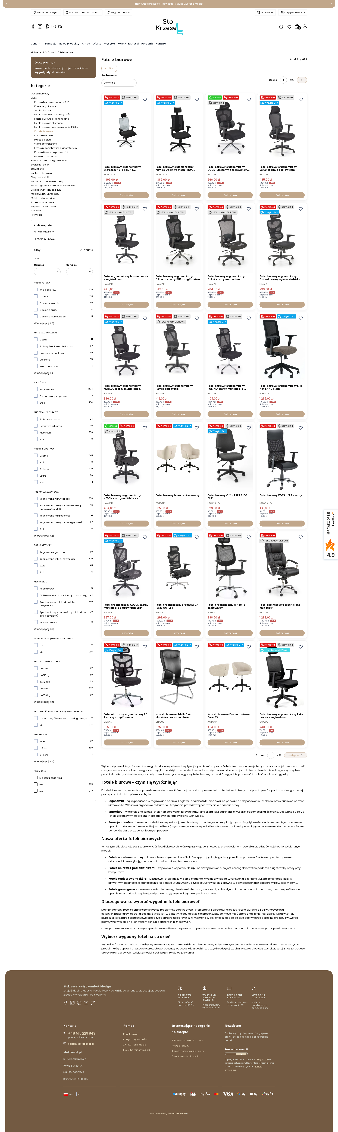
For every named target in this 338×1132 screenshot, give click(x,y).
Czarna (44, 455)
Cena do (71, 265)
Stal (42, 439)
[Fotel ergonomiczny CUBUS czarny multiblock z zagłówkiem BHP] (126, 567)
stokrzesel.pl (37, 52)
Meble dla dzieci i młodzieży (47, 181)
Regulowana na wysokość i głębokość (61, 522)
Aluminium (46, 432)
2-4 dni (44, 755)
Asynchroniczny (49, 622)
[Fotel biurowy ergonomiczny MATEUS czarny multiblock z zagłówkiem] (126, 348)
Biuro (51, 52)
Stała (42, 529)
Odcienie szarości (50, 303)
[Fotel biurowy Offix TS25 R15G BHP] (230, 458)
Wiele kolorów (48, 290)
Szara (43, 475)
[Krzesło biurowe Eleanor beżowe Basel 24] (230, 677)
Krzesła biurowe (43, 135)
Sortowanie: (109, 75)
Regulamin (262, 1059)
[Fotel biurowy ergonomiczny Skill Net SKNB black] (282, 348)
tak (41, 784)
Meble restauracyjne (43, 198)
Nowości (36, 210)
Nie (41, 652)
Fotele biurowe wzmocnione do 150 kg (56, 127)
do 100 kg (45, 668)
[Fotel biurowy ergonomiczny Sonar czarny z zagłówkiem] (282, 129)
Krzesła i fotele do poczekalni (51, 152)
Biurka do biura (43, 139)
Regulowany (47, 389)
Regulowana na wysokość (55, 498)
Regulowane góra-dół (52, 552)
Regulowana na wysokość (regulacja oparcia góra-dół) (61, 507)
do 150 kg (45, 695)
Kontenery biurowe (45, 106)
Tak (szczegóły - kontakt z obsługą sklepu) (64, 718)
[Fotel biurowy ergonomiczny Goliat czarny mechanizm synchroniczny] (230, 239)
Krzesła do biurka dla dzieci (188, 1051)
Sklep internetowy (168, 1113)
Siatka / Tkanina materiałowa (56, 346)
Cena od (39, 265)
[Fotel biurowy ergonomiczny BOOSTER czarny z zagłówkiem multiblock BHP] (230, 129)
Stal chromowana (50, 419)
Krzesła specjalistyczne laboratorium (55, 148)
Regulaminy (130, 1034)
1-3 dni (43, 748)
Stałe (42, 565)
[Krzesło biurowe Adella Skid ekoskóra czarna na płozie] (178, 677)
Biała (42, 462)
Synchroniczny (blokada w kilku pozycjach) (57, 603)
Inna (42, 482)
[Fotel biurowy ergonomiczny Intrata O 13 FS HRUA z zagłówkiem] (126, 129)
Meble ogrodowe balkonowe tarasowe (53, 185)
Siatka (43, 339)
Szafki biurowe (42, 110)
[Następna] (331, 4)
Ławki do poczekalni (46, 156)
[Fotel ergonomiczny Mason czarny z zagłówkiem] (126, 239)
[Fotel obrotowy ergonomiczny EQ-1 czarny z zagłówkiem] (126, 677)
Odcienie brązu (48, 310)
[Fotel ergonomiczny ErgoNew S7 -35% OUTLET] (178, 567)
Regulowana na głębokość (55, 515)
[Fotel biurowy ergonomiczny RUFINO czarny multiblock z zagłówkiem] (230, 348)
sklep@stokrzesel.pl (294, 12)
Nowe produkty (180, 1045)
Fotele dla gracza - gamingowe (49, 160)
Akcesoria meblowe (42, 202)
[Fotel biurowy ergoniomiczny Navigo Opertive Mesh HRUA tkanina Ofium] (178, 129)
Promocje (36, 214)
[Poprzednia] (7, 4)
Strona (272, 80)
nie (41, 791)
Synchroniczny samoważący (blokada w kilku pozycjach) (63, 614)
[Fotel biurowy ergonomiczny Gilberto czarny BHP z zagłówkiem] (178, 239)
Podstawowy (47, 588)
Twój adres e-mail (236, 1049)
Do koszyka (126, 195)
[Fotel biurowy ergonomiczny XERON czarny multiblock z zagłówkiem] (126, 458)
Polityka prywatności (135, 1039)
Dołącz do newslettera (241, 1053)
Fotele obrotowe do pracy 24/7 (52, 114)
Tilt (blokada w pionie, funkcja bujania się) (63, 595)
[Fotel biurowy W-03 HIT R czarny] (282, 458)
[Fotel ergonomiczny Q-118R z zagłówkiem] (230, 567)
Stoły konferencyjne (45, 143)
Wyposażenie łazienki (43, 206)
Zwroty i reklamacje (134, 1044)
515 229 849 (267, 12)
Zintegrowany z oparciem (54, 396)
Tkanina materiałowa (52, 353)
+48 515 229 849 (81, 1033)
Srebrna (44, 469)
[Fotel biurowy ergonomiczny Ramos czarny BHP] (178, 348)
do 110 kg (44, 675)
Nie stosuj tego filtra (50, 778)
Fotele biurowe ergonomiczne (51, 118)
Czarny (44, 296)
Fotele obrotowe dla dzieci (187, 1040)
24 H (42, 741)
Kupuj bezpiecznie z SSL (137, 1050)
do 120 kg (45, 682)
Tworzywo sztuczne (51, 426)
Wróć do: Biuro (46, 231)
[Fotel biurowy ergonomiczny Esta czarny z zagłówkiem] (282, 677)
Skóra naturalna (49, 366)
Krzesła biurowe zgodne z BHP (51, 102)
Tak (42, 645)
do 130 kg (45, 688)
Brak (42, 402)
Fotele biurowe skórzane (48, 123)
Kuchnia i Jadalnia (41, 173)
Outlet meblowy (40, 93)
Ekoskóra (45, 359)
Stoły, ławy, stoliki (40, 177)
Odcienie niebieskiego (53, 316)
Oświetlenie (38, 169)
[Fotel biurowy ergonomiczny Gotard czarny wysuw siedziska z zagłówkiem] (282, 239)
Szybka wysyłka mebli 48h (46, 190)
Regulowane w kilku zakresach (57, 559)
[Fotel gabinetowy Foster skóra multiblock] (282, 567)
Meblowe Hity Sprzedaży (45, 194)
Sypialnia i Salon (40, 164)
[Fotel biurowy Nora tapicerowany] (178, 458)
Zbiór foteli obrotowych (185, 1056)
